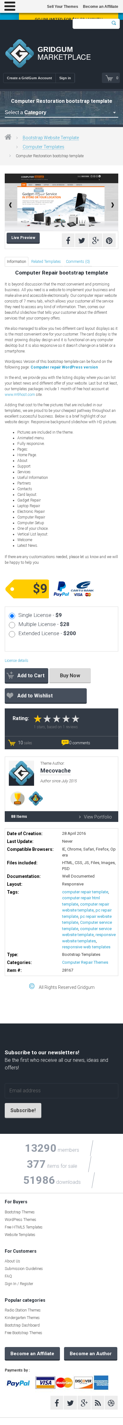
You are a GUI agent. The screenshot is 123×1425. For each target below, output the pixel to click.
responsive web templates (86, 947)
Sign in (65, 78)
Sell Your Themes (62, 6)
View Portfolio (98, 816)
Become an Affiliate (100, 6)
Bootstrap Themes (20, 1212)
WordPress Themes (20, 1219)
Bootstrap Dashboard (22, 1325)
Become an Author (91, 1353)
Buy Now (70, 676)
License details (16, 660)
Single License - (40, 615)
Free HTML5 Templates (24, 1227)
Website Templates (20, 1235)
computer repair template (85, 892)
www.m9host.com (20, 394)
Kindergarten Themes (22, 1318)
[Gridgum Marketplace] (19, 54)
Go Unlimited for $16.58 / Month (68, 19)
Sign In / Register (19, 1284)
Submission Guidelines (24, 1269)
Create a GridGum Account (29, 78)
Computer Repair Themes (85, 962)
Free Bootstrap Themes (23, 1333)
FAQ (8, 1276)
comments (79, 743)
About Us (12, 1261)
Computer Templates (43, 146)
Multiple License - (43, 624)
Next (112, 205)
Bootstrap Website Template (51, 137)
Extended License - (47, 633)
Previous (11, 205)
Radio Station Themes (23, 1310)
